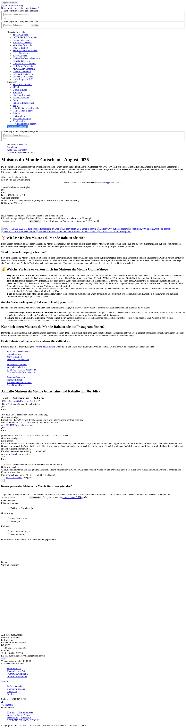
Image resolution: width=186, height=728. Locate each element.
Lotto (15, 100)
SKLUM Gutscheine (15, 425)
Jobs (28, 715)
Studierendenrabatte (22, 95)
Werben (10, 715)
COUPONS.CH (15, 720)
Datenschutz (12, 717)
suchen (35, 25)
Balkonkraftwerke (21, 97)
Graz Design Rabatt (16, 385)
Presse (20, 715)
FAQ (9, 686)
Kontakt (18, 686)
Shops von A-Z (14, 668)
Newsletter (12, 691)
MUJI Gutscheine (14, 477)
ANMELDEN (35, 221)
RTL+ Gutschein (20, 53)
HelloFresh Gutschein (23, 66)
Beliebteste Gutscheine (23, 74)
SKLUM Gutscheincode (18, 351)
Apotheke (17, 92)
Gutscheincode (18, 518)
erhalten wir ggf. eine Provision (110, 182)
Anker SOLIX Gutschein (24, 63)
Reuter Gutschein (21, 40)
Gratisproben (19, 116)
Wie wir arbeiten (25, 712)
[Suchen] (4, 138)
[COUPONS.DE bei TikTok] (2, 702)
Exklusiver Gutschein (21, 508)
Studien (10, 694)
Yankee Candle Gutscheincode (21, 372)
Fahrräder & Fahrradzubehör (26, 108)
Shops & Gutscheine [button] (16, 32)
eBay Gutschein (20, 55)
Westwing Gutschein (22, 45)
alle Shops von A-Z (24, 79)
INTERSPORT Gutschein (25, 37)
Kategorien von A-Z (16, 671)
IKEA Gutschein (20, 48)
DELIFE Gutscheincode (18, 359)
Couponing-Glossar (16, 689)
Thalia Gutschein (20, 34)
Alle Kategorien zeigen (25, 124)
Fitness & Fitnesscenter (23, 103)
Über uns (11, 712)
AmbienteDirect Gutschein (19, 382)
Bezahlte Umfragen (22, 118)
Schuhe (16, 113)
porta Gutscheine (13, 454)
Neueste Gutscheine (22, 71)
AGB (3, 658)
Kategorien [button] (12, 82)
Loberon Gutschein (16, 377)
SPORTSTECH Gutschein (25, 50)
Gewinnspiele (19, 121)
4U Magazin (7, 705)
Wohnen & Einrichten (45, 346)
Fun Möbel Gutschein (17, 364)
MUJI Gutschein (14, 357)
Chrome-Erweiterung (18, 126)
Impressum (26, 717)
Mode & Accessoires (22, 84)
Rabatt (15, 521)
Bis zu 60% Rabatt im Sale (21, 401)
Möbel (16, 87)
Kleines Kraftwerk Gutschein (26, 58)
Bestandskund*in (19, 531)
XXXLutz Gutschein (22, 42)
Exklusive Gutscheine (23, 76)
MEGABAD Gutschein (24, 69)
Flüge (15, 105)
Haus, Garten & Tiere (23, 110)
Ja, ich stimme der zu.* (72, 221)
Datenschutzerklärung (72, 221)
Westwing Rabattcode (17, 367)
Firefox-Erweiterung (17, 676)
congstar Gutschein (21, 61)
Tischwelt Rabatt (14, 380)
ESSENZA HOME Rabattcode (21, 369)
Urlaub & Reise (20, 90)
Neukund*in (17, 534)
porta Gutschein (14, 354)
